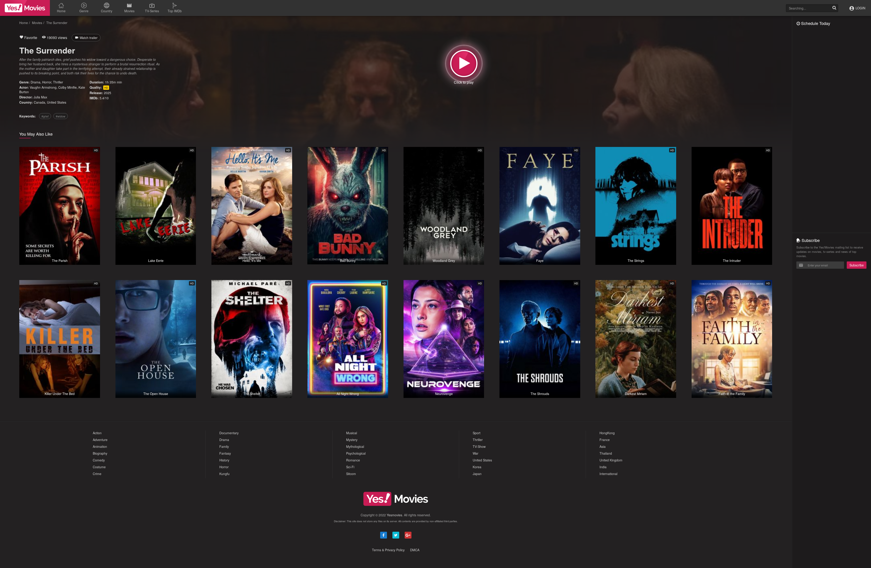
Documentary (229, 433)
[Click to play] (463, 63)
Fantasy (225, 453)
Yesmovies (394, 515)
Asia (602, 446)
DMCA (414, 550)
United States (56, 102)
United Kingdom (610, 460)
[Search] (834, 8)
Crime (97, 473)
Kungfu (224, 473)
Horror (46, 82)
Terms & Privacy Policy (388, 550)
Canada (39, 102)
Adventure (100, 439)
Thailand (605, 453)
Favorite (30, 37)
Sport (476, 433)
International (608, 473)
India (603, 467)
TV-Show (479, 446)
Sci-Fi (350, 467)
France (604, 439)
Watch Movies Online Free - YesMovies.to (25, 8)
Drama (35, 82)
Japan (477, 473)
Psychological (356, 453)
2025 (107, 92)
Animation (100, 446)
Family (224, 446)
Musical (351, 433)
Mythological (355, 446)
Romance (353, 460)
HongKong (607, 433)
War (475, 453)
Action (97, 433)
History (224, 460)
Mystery (351, 439)
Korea (477, 467)
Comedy (99, 460)
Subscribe (856, 265)
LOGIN (860, 8)
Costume (99, 467)
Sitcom (351, 473)
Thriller (58, 82)
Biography (100, 453)
